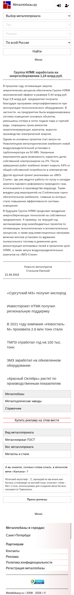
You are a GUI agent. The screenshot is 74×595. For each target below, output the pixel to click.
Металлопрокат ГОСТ (20, 439)
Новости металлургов (38, 266)
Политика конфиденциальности (29, 562)
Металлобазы (14, 394)
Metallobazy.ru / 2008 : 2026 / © (26, 592)
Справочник (13, 408)
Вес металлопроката (19, 446)
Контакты (13, 551)
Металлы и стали (17, 454)
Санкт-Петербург (18, 535)
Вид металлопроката (19, 432)
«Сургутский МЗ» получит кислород (36, 293)
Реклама (12, 556)
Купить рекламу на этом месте (37, 420)
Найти (37, 51)
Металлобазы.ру (25, 4)
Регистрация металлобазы (25, 568)
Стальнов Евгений (38, 270)
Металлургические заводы (23, 401)
